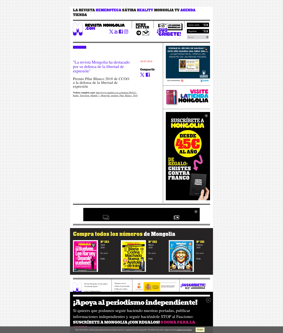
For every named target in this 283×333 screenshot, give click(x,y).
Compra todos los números (124, 234)
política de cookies (184, 329)
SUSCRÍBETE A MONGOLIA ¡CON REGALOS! (116, 322)
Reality (145, 10)
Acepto (200, 329)
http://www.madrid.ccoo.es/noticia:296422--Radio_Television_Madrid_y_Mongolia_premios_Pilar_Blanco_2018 (105, 94)
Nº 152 (152, 242)
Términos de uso (120, 283)
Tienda (80, 15)
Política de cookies (121, 289)
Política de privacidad (122, 286)
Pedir (103, 258)
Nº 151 (200, 242)
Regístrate (192, 31)
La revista (84, 10)
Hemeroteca (108, 10)
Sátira (129, 10)
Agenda (187, 10)
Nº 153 (105, 242)
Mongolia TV (167, 10)
